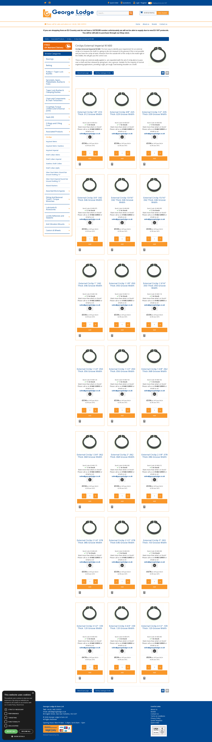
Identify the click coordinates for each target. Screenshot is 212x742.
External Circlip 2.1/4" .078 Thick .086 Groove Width (90, 541)
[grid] (163, 73)
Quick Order (113, 3)
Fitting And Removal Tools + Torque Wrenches (54, 199)
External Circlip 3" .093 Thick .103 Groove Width (154, 541)
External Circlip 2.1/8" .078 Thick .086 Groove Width (154, 455)
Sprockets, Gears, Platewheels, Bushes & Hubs (55, 82)
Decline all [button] (26, 731)
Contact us (163, 24)
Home (138, 24)
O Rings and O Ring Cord (54, 124)
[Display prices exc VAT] (150, 3)
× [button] (33, 693)
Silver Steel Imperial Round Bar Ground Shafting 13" (57, 180)
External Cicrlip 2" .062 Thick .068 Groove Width (122, 455)
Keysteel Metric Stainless (55, 146)
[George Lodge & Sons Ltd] (68, 14)
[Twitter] (45, 3)
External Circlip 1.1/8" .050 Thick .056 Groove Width (122, 284)
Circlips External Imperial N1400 (84, 39)
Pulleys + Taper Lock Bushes (54, 73)
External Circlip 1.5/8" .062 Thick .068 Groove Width (154, 370)
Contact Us (155, 714)
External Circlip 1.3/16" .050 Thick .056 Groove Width (154, 285)
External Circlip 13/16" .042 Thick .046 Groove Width (122, 200)
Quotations (126, 3)
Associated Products (57, 39)
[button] (18, 736)
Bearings (50, 59)
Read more (20, 705)
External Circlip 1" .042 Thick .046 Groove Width (90, 284)
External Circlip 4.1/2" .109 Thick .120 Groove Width (154, 627)
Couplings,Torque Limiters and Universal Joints (55, 109)
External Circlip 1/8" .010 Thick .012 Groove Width (90, 113)
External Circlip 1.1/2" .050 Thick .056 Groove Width (122, 370)
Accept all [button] (11, 731)
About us (146, 24)
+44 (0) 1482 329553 (78, 24)
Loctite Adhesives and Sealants (55, 217)
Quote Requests (156, 720)
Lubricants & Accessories (51, 208)
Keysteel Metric (51, 141)
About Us (154, 709)
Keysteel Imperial (52, 150)
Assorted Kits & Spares (55, 191)
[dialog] (18, 715)
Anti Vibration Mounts (55, 224)
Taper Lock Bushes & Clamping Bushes (55, 91)
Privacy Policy (155, 718)
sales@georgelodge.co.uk (90, 134)
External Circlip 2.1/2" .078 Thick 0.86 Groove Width (122, 541)
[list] (167, 73)
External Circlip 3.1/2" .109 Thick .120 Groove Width (90, 627)
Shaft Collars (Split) (53, 168)
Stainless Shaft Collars (54, 163)
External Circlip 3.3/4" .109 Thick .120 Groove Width (122, 627)
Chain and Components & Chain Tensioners (55, 99)
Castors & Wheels (53, 230)
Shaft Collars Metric (53, 155)
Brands (154, 24)
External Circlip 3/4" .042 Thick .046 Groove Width (90, 198)
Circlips (69, 39)
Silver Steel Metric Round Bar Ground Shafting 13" (56, 173)
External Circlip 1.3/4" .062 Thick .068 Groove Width (90, 455)
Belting (49, 65)
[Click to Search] (131, 13)
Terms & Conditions (158, 716)
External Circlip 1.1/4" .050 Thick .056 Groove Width (90, 370)
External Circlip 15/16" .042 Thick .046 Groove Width (154, 200)
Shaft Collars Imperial (53, 159)
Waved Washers (52, 186)
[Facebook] (49, 3)
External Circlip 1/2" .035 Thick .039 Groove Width (154, 113)
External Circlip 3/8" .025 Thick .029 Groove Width (122, 113)
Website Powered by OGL (51, 735)
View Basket (162, 13)
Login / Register (141, 3)
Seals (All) (50, 117)
